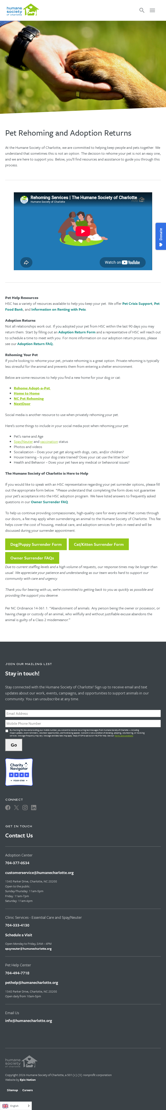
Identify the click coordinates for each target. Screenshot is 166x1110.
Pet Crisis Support (137, 303)
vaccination (49, 441)
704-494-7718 (17, 973)
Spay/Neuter (23, 441)
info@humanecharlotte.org (28, 1020)
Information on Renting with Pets (58, 309)
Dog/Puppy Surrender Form (36, 544)
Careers (27, 1090)
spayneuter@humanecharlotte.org (28, 948)
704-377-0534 (17, 863)
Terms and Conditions (124, 735)
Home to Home (27, 393)
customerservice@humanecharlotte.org (39, 872)
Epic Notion (28, 1079)
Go (14, 745)
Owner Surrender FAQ (49, 501)
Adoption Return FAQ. (35, 343)
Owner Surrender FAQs (32, 558)
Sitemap (12, 1090)
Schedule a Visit (18, 935)
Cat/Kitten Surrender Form (99, 544)
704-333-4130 (17, 925)
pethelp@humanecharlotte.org (31, 982)
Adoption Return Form (77, 332)
